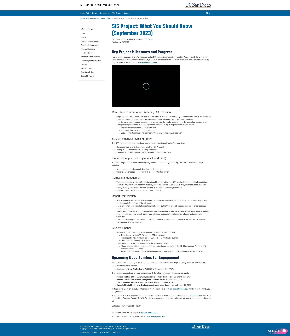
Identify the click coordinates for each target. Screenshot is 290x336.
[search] (208, 13)
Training (84, 64)
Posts (109, 18)
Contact (127, 13)
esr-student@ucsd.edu (155, 316)
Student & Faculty (87, 76)
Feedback (116, 332)
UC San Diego (198, 6)
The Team (116, 13)
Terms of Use (105, 332)
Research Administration (90, 57)
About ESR (84, 13)
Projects (103, 13)
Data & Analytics (87, 72)
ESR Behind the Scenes (90, 41)
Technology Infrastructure (91, 61)
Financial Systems (88, 49)
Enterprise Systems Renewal (99, 5)
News (94, 13)
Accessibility (84, 332)
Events (83, 37)
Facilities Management (90, 45)
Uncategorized (86, 68)
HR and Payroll (86, 53)
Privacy (94, 332)
